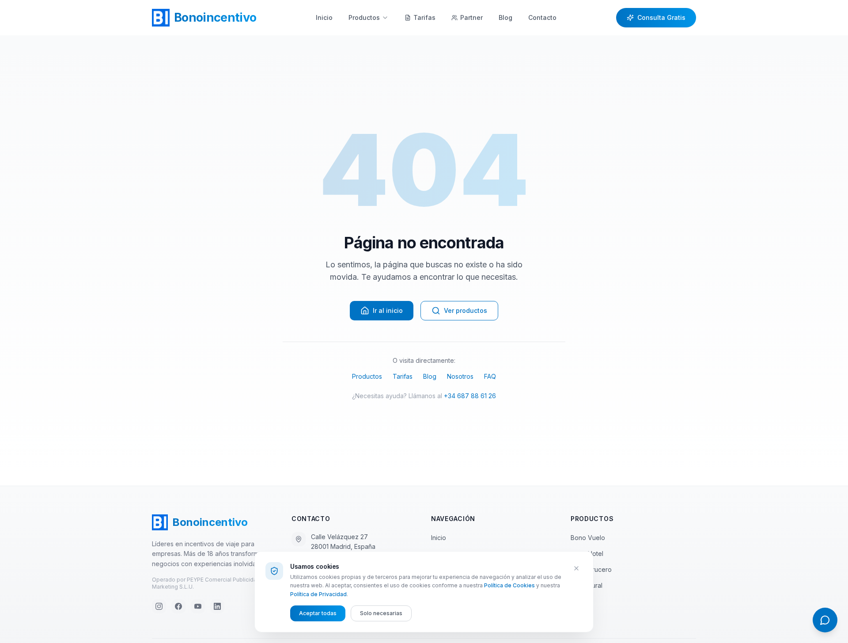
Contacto (542, 17)
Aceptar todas (318, 613)
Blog (505, 17)
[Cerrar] (576, 568)
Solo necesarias (381, 613)
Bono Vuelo (588, 537)
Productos (364, 17)
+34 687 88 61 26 (470, 395)
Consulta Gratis (661, 17)
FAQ (490, 376)
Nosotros (460, 376)
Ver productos (465, 310)
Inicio (324, 17)
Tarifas (403, 376)
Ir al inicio (388, 310)
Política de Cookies (509, 585)
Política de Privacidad (318, 594)
